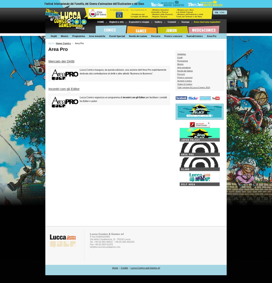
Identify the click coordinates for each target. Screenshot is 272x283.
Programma (182, 61)
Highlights (181, 54)
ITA (216, 12)
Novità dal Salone (185, 71)
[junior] (172, 28)
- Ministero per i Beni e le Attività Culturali (185, 11)
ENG (222, 12)
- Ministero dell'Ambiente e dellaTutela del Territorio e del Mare (189, 15)
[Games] (142, 28)
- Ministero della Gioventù (162, 14)
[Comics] (111, 28)
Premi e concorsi (184, 77)
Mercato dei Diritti (61, 61)
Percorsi (181, 74)
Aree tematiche (184, 67)
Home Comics (63, 43)
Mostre (180, 64)
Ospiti (179, 57)
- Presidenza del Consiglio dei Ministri (139, 15)
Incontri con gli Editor (64, 89)
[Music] (203, 28)
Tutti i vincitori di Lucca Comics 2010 (193, 87)
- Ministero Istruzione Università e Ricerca (160, 11)
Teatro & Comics (184, 84)
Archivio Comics (184, 81)
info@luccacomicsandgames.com (105, 247)
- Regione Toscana (159, 17)
